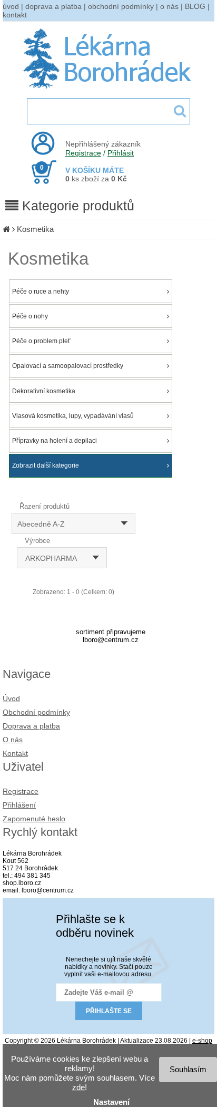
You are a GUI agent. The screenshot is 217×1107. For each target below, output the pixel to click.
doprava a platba (53, 6)
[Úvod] (6, 229)
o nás (169, 6)
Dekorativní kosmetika (43, 391)
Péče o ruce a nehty (40, 291)
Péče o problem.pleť (41, 341)
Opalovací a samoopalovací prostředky (67, 366)
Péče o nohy (30, 316)
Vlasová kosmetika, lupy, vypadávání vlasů (73, 416)
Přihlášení (19, 805)
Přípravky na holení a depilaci (54, 440)
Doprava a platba (31, 726)
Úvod (11, 698)
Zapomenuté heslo (34, 818)
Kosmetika (35, 229)
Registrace (83, 153)
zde (78, 1087)
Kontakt (15, 753)
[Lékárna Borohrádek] (109, 88)
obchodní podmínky (121, 6)
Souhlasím (188, 1069)
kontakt (15, 15)
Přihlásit (120, 153)
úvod (11, 6)
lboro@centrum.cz (111, 640)
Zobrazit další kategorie (45, 465)
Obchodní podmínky (36, 712)
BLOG (195, 6)
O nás (13, 739)
